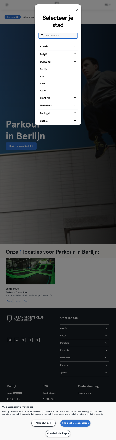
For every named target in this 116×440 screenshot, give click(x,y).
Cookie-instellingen (58, 433)
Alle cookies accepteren (75, 423)
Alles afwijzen (43, 423)
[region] (58, 421)
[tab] (58, 47)
